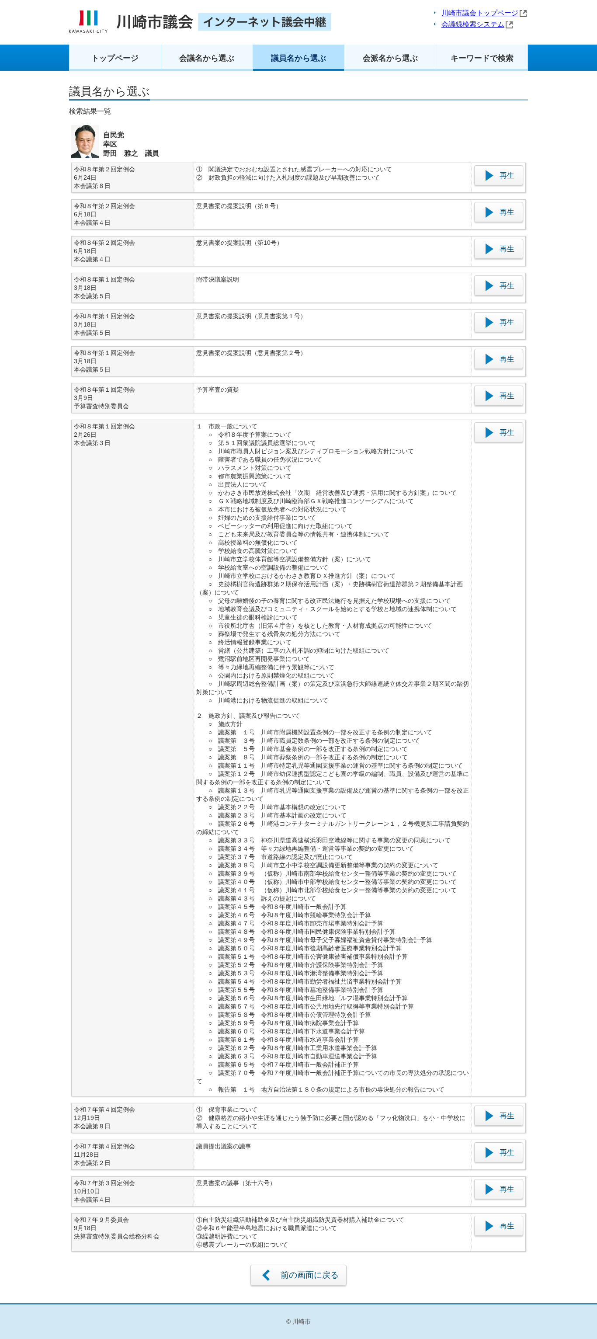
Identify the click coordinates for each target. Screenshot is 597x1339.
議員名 (298, 58)
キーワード (482, 58)
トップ (115, 58)
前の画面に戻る (310, 1275)
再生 (507, 175)
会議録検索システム (472, 24)
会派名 (390, 58)
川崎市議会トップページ (479, 13)
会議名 (206, 58)
